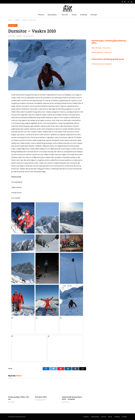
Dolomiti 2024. (41, 397)
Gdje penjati (52, 15)
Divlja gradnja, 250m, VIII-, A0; (19, 398)
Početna (41, 15)
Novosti (65, 15)
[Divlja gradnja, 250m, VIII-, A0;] (20, 387)
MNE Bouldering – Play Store (102, 52)
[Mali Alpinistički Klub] (67, 8)
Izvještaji (83, 15)
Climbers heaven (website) (102, 64)
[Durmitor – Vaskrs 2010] (47, 64)
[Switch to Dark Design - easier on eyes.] (128, 1)
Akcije (74, 15)
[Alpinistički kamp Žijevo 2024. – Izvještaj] (74, 387)
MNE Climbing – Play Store (101, 48)
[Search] (131, 2)
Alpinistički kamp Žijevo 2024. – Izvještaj (72, 398)
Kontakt (94, 15)
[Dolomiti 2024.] (47, 387)
